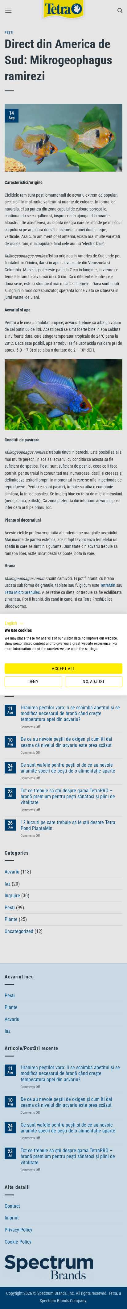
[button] (14, 623)
